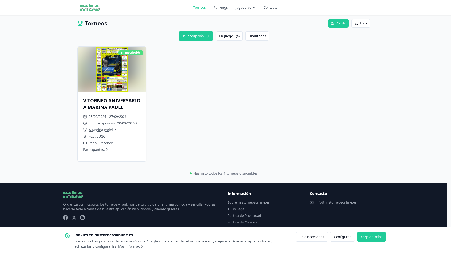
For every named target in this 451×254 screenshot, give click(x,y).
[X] (74, 217)
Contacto (270, 7)
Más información (131, 246)
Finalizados (257, 36)
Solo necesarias (312, 236)
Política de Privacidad (244, 215)
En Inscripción (195, 36)
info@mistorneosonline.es (336, 202)
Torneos (199, 7)
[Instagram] (82, 217)
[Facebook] (65, 217)
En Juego (229, 36)
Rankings (220, 7)
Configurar (342, 236)
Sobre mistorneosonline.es (249, 202)
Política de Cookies (242, 222)
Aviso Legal (236, 209)
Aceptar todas (371, 236)
